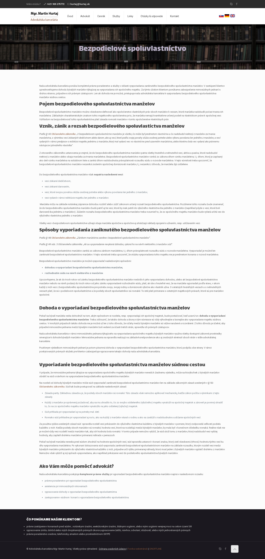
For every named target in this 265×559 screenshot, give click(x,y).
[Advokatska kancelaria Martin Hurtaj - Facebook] (236, 4)
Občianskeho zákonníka (52, 386)
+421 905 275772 (55, 4)
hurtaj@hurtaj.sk (80, 4)
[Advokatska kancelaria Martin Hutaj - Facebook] (225, 548)
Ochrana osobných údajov (112, 548)
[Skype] (231, 4)
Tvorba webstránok (138, 548)
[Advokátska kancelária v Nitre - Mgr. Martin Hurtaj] (44, 16)
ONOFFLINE (155, 548)
